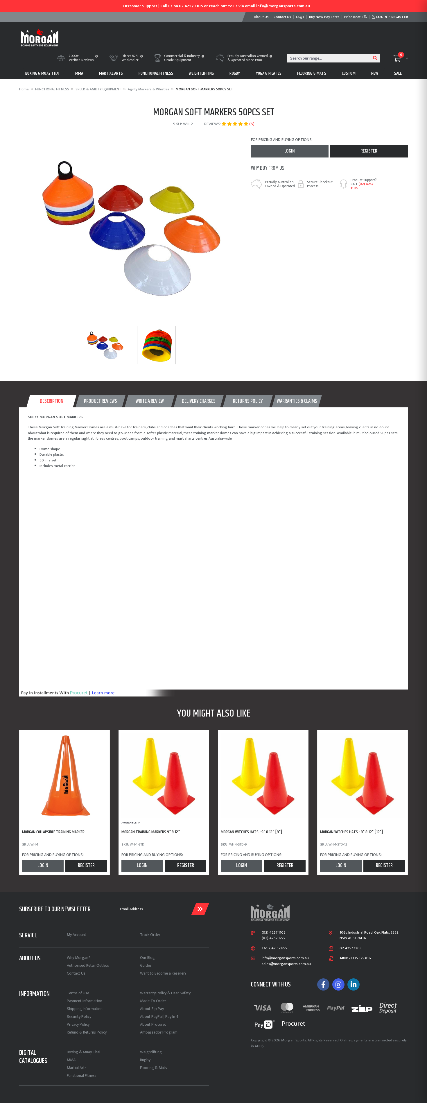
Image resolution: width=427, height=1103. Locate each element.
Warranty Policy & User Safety (165, 993)
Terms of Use (78, 993)
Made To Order (153, 1001)
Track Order (150, 934)
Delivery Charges (199, 401)
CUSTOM (349, 73)
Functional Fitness (81, 1075)
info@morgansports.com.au (285, 958)
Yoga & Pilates (268, 73)
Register (368, 151)
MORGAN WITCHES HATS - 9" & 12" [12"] (351, 832)
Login (289, 151)
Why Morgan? (78, 957)
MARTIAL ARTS (111, 73)
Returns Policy (248, 401)
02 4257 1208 (351, 948)
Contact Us (76, 973)
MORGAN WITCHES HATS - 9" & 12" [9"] (251, 832)
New (374, 73)
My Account (76, 934)
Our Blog (147, 957)
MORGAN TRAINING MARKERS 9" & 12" (150, 832)
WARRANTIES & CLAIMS (297, 401)
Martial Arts (77, 1067)
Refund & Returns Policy (87, 1032)
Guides (146, 965)
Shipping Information (85, 1008)
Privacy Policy (78, 1024)
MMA (79, 73)
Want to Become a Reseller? (163, 973)
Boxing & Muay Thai (83, 1052)
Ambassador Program (158, 1032)
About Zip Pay (152, 1008)
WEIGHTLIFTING (201, 73)
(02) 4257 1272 (274, 938)
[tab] (51, 401)
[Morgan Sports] (39, 37)
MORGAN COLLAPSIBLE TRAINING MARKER (53, 832)
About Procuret (153, 1024)
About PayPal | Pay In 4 (159, 1016)
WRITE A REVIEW (150, 401)
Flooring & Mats (153, 1067)
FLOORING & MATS (311, 73)
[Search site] (375, 58)
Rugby (145, 1060)
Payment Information (84, 1001)
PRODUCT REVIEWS (100, 401)
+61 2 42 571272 (275, 948)
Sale (398, 73)
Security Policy (79, 1016)
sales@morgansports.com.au (286, 964)
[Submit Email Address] (200, 909)
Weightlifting (151, 1052)
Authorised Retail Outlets (88, 965)
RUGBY (234, 73)
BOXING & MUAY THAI (42, 73)
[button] (96, 57)
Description (51, 401)
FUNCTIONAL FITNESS (156, 73)
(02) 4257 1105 (362, 186)
